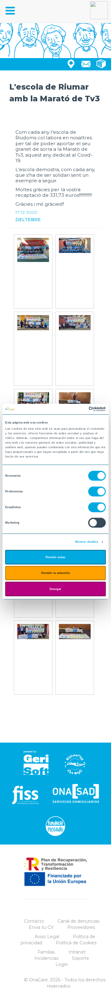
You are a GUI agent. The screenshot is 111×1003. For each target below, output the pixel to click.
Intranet (77, 952)
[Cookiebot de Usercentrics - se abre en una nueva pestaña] (80, 409)
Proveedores (81, 927)
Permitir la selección (55, 573)
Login (62, 964)
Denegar (55, 589)
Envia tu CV (41, 927)
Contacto (34, 921)
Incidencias (46, 958)
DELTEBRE (28, 219)
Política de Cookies (76, 943)
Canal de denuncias (78, 921)
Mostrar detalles (86, 541)
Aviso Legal (47, 936)
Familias (46, 952)
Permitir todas (55, 557)
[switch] (97, 491)
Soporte (80, 958)
